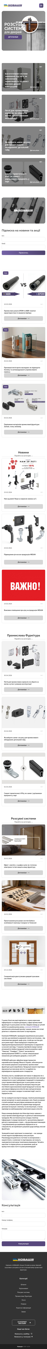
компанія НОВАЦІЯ (32, 1027)
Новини (23, 1304)
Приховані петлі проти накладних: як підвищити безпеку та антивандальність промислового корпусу (22, 370)
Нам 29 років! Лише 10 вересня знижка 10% (20, 499)
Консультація (23, 1244)
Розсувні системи (23, 1292)
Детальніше (13, 37)
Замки (23, 1312)
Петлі (23, 1300)
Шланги (23, 1284)
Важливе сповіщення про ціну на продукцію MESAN (23, 610)
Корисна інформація (23, 1308)
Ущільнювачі (23, 1288)
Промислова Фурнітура (23, 1296)
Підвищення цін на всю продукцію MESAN (20, 554)
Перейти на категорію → (23, 456)
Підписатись (23, 253)
